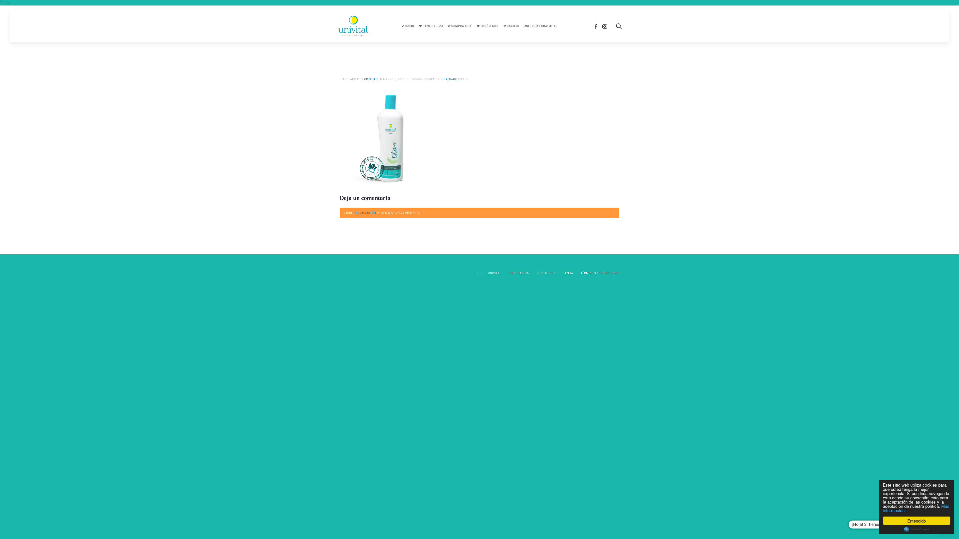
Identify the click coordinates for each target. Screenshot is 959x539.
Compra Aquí (461, 26)
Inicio (409, 26)
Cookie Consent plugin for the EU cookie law (916, 529)
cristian (371, 79)
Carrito (512, 26)
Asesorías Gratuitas (541, 26)
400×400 (451, 79)
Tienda (567, 273)
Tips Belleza (432, 26)
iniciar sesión (365, 212)
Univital (494, 273)
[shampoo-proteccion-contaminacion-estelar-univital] (390, 137)
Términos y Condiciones (600, 273)
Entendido (916, 521)
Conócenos (489, 26)
